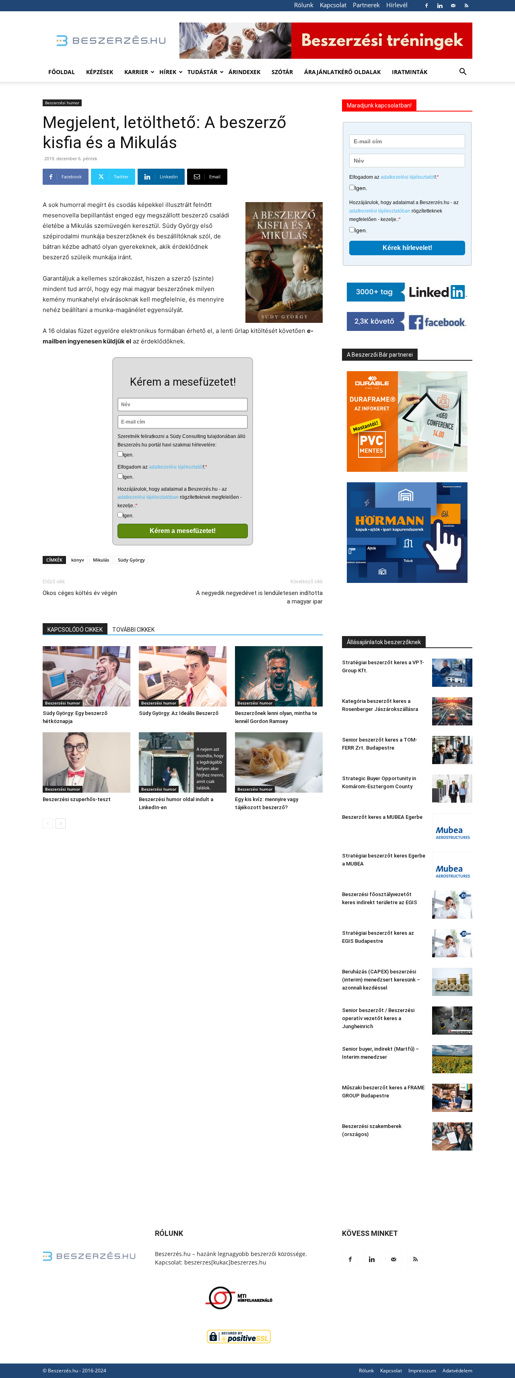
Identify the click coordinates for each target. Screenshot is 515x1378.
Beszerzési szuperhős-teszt (77, 799)
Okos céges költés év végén (80, 593)
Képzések (99, 72)
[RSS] (466, 5)
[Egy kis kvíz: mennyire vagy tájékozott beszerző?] (279, 762)
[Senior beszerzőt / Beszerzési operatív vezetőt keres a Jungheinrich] (452, 1020)
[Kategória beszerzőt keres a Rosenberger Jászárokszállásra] (452, 711)
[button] (462, 72)
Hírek (167, 72)
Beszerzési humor (62, 102)
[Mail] (453, 5)
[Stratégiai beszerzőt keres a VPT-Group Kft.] (452, 673)
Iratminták (409, 72)
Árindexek (244, 72)
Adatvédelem (457, 1370)
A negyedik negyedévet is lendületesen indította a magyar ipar (259, 597)
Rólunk (303, 5)
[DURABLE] (407, 421)
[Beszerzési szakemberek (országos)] (452, 1136)
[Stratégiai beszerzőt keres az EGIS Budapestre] (452, 943)
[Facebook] (426, 5)
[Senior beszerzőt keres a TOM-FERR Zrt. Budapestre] (452, 750)
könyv (77, 560)
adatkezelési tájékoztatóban (148, 497)
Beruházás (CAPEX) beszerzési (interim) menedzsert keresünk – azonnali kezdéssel (381, 980)
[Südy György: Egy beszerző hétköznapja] (86, 676)
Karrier (136, 72)
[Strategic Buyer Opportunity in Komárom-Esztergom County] (452, 789)
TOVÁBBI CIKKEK (133, 629)
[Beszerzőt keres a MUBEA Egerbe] (452, 827)
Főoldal (61, 72)
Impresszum (422, 1370)
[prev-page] (48, 823)
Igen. (128, 455)
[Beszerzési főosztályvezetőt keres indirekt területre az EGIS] (452, 904)
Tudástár (202, 72)
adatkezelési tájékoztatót (176, 467)
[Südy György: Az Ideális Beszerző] (183, 676)
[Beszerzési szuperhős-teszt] (86, 762)
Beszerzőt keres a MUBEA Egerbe (382, 817)
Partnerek (366, 5)
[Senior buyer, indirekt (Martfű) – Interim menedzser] (452, 1059)
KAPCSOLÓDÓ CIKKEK (75, 629)
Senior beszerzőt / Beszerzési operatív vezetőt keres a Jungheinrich (378, 1018)
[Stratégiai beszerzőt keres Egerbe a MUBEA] (452, 866)
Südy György (131, 560)
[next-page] (61, 823)
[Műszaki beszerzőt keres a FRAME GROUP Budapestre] (452, 1098)
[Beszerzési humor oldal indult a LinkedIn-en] (183, 762)
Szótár (282, 72)
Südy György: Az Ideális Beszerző (178, 713)
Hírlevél (397, 5)
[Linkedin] (440, 5)
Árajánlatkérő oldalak (342, 72)
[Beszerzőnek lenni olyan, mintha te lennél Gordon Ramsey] (279, 676)
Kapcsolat (333, 5)
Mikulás (101, 560)
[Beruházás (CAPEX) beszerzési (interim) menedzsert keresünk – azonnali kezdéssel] (452, 982)
